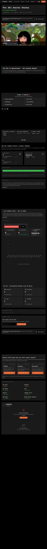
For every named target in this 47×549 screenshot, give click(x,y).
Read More (4, 187)
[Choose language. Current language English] (39, 2)
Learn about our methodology (24, 264)
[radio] (13, 99)
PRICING (27, 1)
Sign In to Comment (23, 417)
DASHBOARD (33, 1)
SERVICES (22, 1)
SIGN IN (43, 1)
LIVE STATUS (16, 1)
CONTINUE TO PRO (21, 324)
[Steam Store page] (7, 109)
